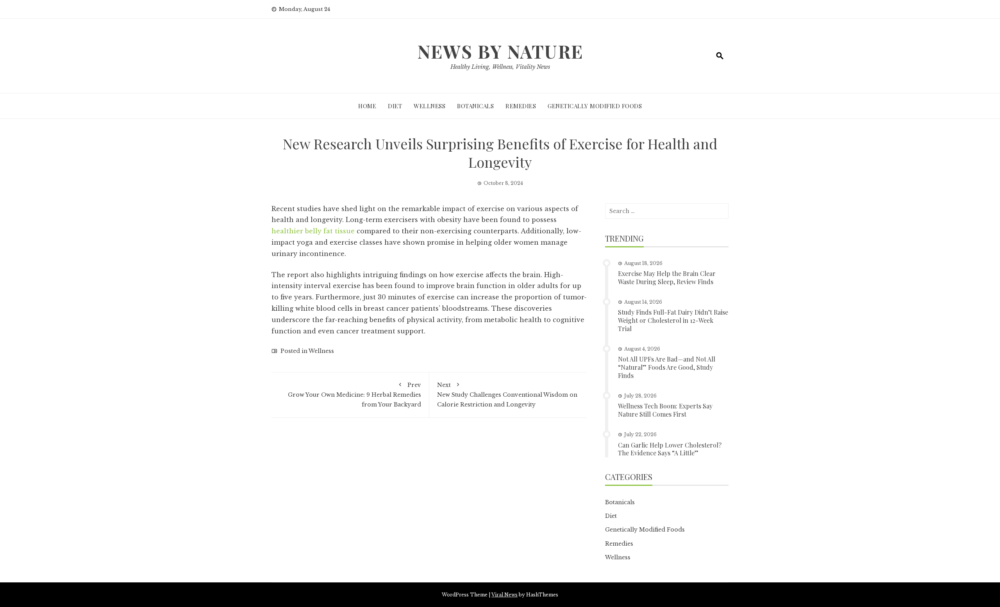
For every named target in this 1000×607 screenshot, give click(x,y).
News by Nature (500, 51)
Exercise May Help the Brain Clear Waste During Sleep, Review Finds (667, 277)
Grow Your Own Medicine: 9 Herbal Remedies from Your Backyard (354, 394)
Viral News (504, 595)
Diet (395, 106)
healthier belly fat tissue (313, 231)
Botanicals (475, 106)
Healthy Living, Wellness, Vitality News (500, 66)
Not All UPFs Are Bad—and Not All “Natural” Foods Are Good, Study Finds (666, 367)
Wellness (429, 106)
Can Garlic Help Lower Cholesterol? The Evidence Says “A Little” (669, 449)
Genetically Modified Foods (595, 106)
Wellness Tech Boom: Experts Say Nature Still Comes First (665, 410)
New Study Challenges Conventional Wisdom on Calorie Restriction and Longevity (507, 394)
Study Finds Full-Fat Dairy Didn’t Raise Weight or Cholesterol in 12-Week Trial (673, 320)
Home (367, 106)
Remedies (520, 106)
